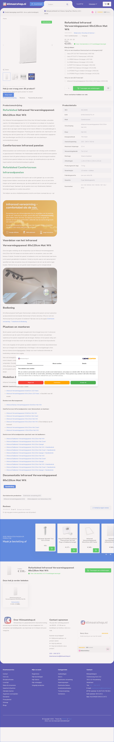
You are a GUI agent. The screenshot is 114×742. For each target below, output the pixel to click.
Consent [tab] (29, 363)
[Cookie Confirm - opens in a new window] (89, 358)
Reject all (31, 382)
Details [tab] (84, 363)
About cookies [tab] (57, 363)
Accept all (83, 382)
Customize (57, 382)
